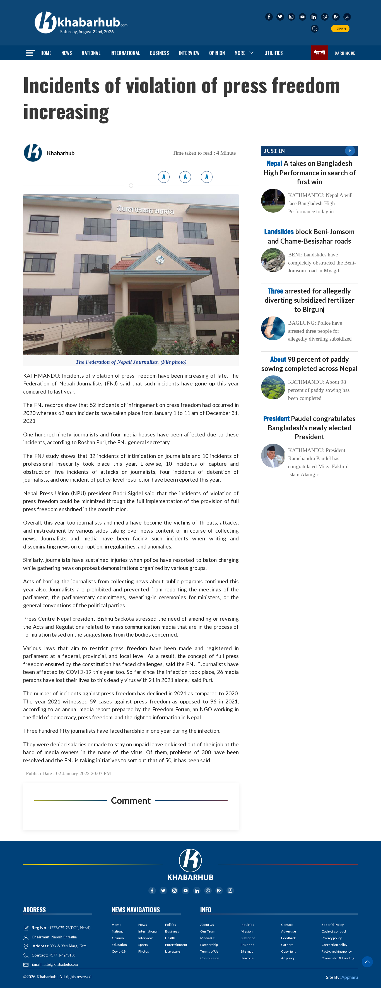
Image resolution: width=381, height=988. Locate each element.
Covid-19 (119, 951)
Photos (143, 951)
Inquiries (247, 925)
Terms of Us (209, 951)
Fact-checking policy (337, 951)
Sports (143, 945)
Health (170, 938)
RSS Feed (247, 945)
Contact (287, 925)
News (66, 52)
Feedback (288, 938)
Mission (247, 931)
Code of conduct (334, 931)
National (91, 52)
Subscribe (248, 938)
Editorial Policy (333, 925)
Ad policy (288, 958)
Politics (170, 925)
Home (46, 52)
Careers (287, 945)
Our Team (207, 931)
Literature (172, 951)
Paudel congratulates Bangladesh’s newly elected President (310, 427)
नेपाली (319, 52)
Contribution (209, 958)
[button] (315, 29)
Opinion (217, 52)
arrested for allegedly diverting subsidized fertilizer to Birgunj (310, 300)
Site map (247, 951)
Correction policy (334, 945)
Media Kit (207, 938)
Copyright (288, 951)
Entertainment (173, 945)
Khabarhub (60, 153)
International (125, 52)
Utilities (273, 52)
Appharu (349, 977)
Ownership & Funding (338, 958)
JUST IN (274, 151)
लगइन (341, 28)
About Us (207, 925)
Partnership (209, 945)
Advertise (288, 931)
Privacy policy (332, 938)
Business (159, 52)
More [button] (240, 52)
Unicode (247, 958)
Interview (189, 52)
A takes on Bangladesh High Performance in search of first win (309, 172)
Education (119, 945)
